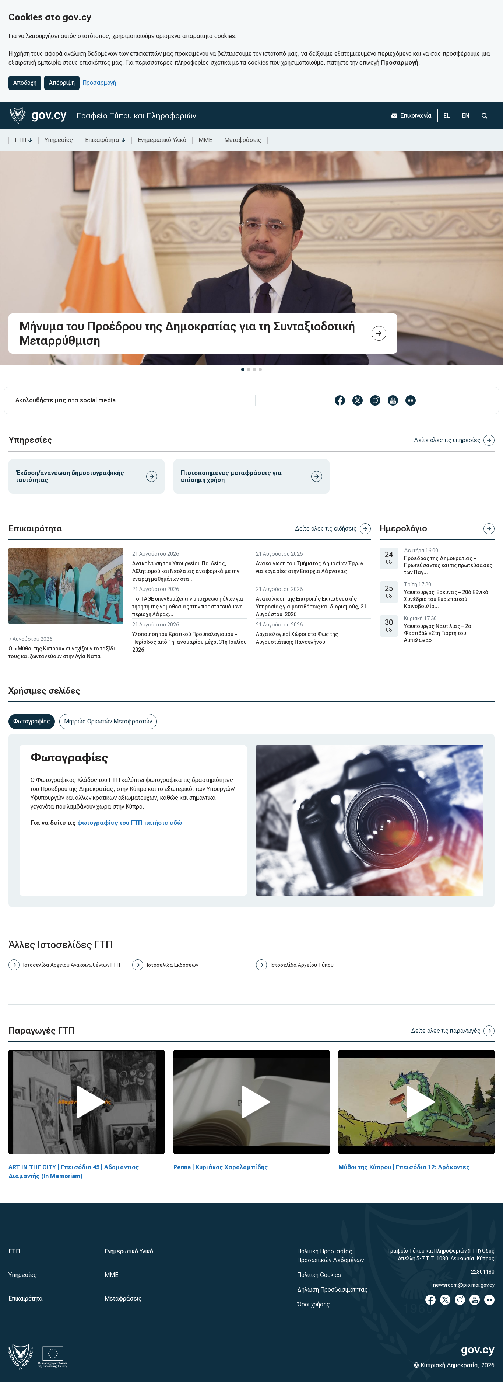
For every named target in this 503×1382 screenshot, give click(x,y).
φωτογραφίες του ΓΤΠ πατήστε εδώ (129, 822)
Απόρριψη (62, 82)
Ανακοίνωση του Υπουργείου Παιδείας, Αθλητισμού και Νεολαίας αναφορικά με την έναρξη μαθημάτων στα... (185, 571)
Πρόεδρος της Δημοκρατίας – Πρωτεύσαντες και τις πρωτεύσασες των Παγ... (448, 565)
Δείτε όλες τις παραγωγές (446, 1030)
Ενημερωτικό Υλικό (162, 139)
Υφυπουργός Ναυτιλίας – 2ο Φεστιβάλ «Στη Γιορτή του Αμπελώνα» (437, 633)
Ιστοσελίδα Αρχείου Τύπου (302, 965)
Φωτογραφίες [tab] (31, 721)
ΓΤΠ (20, 139)
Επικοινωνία (416, 115)
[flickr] (410, 400)
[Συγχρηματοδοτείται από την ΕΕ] (53, 1357)
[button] (242, 369)
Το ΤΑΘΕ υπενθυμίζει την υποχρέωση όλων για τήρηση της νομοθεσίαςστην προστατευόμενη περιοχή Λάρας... (187, 606)
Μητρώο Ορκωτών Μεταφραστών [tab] (108, 721)
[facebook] (340, 400)
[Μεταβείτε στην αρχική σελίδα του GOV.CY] (38, 115)
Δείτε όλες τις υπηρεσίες (447, 440)
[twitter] (357, 400)
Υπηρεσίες (59, 139)
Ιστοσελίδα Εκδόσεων (172, 965)
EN (465, 115)
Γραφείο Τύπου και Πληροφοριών (136, 115)
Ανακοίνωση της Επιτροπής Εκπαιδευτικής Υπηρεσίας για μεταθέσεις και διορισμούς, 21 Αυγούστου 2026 (311, 606)
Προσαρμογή (99, 82)
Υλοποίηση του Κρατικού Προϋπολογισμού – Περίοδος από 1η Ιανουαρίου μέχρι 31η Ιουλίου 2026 (189, 642)
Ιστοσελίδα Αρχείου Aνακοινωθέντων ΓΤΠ (71, 965)
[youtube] (393, 400)
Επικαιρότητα (102, 139)
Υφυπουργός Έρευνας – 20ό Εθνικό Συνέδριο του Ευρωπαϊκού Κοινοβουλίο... (446, 599)
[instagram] (375, 400)
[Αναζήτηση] (484, 115)
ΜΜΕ (205, 139)
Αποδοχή (24, 82)
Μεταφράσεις (242, 139)
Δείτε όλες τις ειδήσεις (326, 528)
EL (446, 115)
